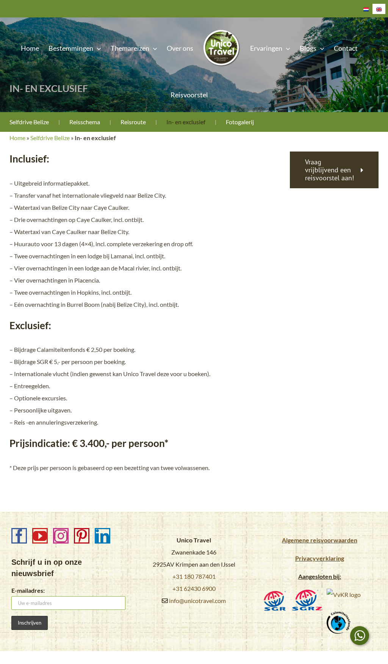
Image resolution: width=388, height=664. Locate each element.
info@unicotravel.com (197, 600)
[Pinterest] (81, 536)
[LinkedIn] (102, 536)
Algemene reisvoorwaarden (319, 540)
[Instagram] (61, 536)
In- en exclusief (185, 121)
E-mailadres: (28, 590)
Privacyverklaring (319, 558)
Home (17, 137)
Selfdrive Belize (29, 121)
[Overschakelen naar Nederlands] (366, 9)
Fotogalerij (240, 121)
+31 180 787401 (194, 576)
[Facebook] (19, 536)
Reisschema (84, 121)
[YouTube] (40, 536)
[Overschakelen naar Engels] (378, 9)
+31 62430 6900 (194, 588)
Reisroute (133, 121)
